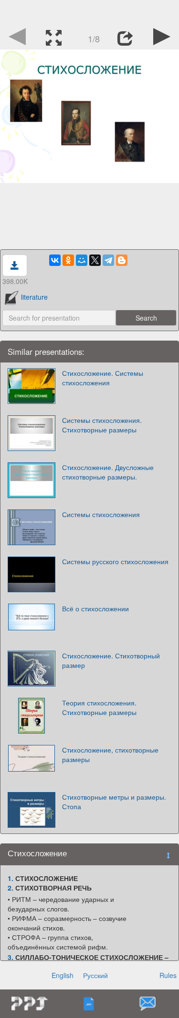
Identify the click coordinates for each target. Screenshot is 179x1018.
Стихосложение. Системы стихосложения (102, 377)
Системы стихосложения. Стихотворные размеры (102, 424)
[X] (95, 260)
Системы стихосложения (101, 514)
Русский (95, 975)
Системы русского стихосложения (115, 561)
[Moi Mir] (81, 260)
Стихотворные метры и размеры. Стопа (114, 801)
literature (34, 297)
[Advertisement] (89, 12)
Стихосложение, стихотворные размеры (110, 754)
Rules (168, 975)
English (63, 975)
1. (10, 878)
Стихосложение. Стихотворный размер (111, 660)
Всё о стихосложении (95, 608)
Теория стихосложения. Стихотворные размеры (99, 707)
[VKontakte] (55, 260)
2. (10, 887)
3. (10, 957)
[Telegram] (108, 260)
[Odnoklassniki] (68, 260)
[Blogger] (121, 260)
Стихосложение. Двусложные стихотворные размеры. (108, 471)
